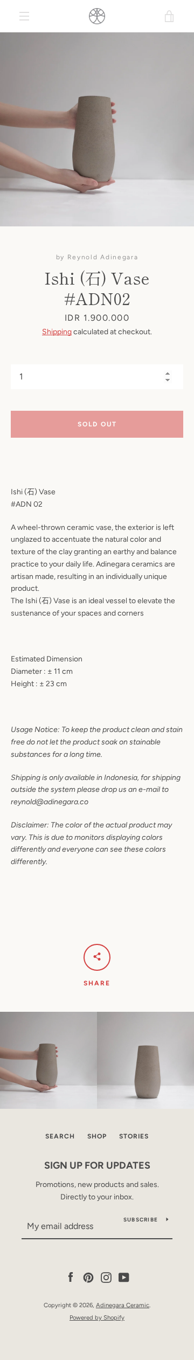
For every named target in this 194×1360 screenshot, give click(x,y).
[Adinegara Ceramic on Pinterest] (88, 1277)
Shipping (57, 331)
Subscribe (140, 1219)
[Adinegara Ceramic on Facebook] (70, 1277)
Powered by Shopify (97, 1317)
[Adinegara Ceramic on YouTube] (124, 1277)
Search (60, 1136)
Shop (97, 1136)
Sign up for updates (97, 1165)
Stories (134, 1136)
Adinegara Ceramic (122, 1305)
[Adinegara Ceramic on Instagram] (106, 1277)
